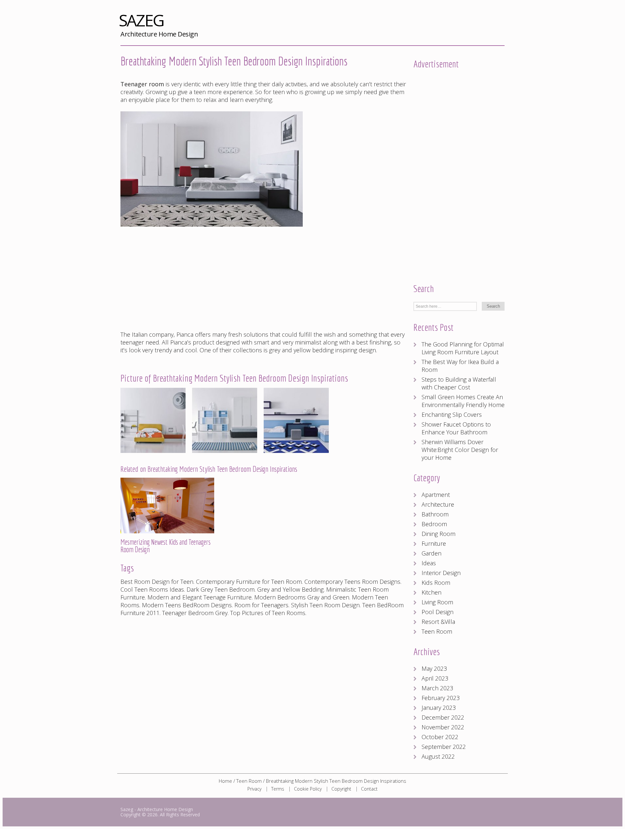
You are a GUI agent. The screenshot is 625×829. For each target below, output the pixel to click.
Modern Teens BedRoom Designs (187, 605)
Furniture (434, 543)
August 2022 (438, 756)
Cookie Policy (308, 789)
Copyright (341, 789)
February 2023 (441, 698)
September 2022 (444, 747)
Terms (277, 789)
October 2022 (440, 737)
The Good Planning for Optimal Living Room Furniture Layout (463, 348)
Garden (431, 553)
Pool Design (437, 612)
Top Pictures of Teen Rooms (267, 613)
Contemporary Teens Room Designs (352, 581)
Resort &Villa (438, 621)
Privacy (254, 789)
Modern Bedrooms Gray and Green (301, 597)
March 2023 (437, 688)
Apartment (436, 495)
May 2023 (434, 668)
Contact (369, 789)
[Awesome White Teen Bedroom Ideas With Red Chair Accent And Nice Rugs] (211, 229)
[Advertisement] (263, 279)
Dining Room (438, 534)
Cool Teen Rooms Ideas (152, 589)
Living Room (437, 602)
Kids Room (436, 582)
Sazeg (126, 809)
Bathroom (435, 514)
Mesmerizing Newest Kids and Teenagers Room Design (165, 546)
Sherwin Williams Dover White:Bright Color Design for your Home (460, 449)
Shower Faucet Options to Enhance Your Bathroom (456, 428)
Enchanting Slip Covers (452, 414)
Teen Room (437, 631)
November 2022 (443, 727)
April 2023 (435, 678)
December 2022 (443, 717)
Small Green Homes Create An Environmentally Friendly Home (463, 401)
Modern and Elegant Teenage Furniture (199, 597)
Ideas (429, 563)
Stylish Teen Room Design (325, 605)
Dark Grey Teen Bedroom (221, 589)
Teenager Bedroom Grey (195, 613)
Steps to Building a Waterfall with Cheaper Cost (459, 383)
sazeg (158, 21)
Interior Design (441, 573)
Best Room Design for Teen (156, 581)
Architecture (438, 504)
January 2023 (439, 707)
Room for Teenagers (261, 605)
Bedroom (434, 524)
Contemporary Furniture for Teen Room (249, 581)
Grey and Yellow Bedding (290, 589)
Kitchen (431, 592)
